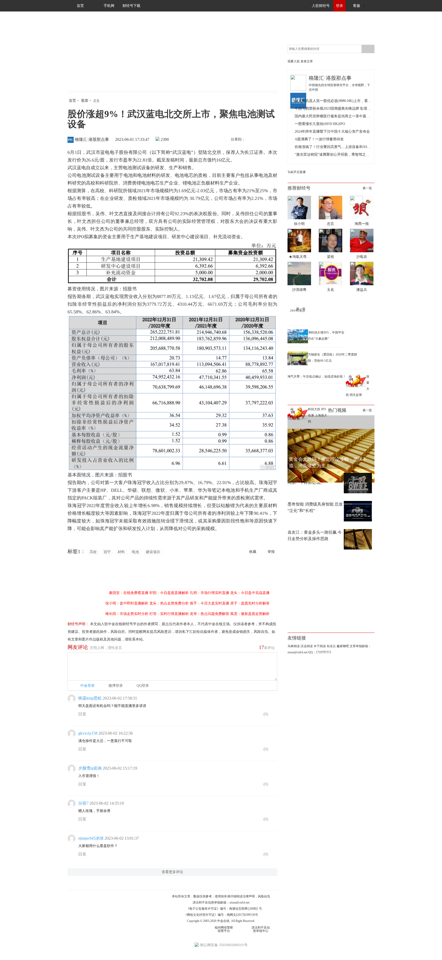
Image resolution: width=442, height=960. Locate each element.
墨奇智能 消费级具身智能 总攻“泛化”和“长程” (315, 507)
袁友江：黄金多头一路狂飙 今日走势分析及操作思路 (315, 535)
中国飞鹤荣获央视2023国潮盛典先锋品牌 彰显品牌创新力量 (333, 108)
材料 (121, 552)
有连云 (331, 646)
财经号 (82, 56)
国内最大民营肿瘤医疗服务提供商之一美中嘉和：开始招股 (333, 116)
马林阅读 (294, 646)
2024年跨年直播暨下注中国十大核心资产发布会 (332, 131)
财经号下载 (131, 6)
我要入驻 (294, 61)
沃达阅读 (307, 646)
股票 (84, 100)
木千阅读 (320, 646)
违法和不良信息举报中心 (260, 929)
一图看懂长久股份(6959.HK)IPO (320, 124)
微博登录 (115, 686)
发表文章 (307, 61)
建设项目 (153, 552)
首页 (80, 6)
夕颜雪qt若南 (90, 768)
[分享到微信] (261, 139)
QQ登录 (143, 686)
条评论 (267, 647)
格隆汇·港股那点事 (92, 139)
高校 (93, 552)
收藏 (252, 552)
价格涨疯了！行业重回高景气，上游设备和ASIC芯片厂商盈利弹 (333, 147)
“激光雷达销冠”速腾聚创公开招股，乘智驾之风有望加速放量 (333, 154)
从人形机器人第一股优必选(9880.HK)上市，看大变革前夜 (333, 101)
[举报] (273, 715)
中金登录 (87, 686)
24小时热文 (297, 310)
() (265, 714)
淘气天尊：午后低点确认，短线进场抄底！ (317, 376)
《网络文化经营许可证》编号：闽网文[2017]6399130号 (221, 915)
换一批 (367, 188)
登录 (339, 6)
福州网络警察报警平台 (224, 929)
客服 (356, 6)
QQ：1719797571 (319, 652)
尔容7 (83, 803)
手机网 (109, 6)
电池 (135, 552)
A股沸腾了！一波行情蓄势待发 (319, 139)
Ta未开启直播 (297, 172)
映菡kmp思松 (90, 698)
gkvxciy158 (87, 733)
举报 (271, 552)
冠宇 (107, 552)
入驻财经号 (321, 6)
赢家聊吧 (343, 646)
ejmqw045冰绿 (91, 838)
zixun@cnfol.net (239, 902)
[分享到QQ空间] (272, 139)
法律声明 (248, 896)
